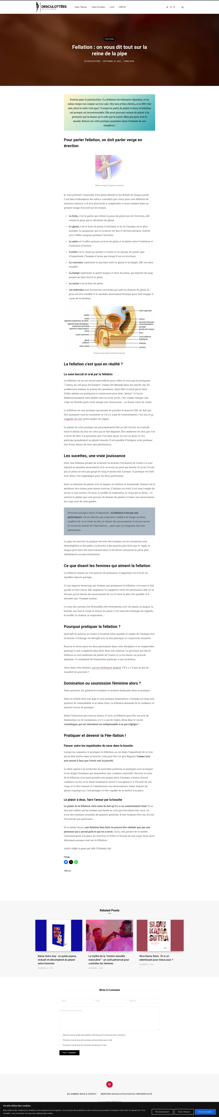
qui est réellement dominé (106, 667)
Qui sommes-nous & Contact (81, 1094)
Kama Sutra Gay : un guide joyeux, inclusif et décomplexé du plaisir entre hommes (57, 960)
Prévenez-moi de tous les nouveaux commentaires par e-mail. (87, 1040)
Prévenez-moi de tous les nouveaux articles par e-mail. (84, 1045)
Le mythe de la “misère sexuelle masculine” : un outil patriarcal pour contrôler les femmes (109, 960)
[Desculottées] (52, 7)
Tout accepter (205, 1112)
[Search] (181, 7)
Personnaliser (162, 1112)
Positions (109, 39)
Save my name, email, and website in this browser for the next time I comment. (94, 1035)
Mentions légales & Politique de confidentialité (126, 1094)
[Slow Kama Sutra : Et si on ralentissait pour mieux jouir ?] (160, 935)
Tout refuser (184, 1112)
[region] (109, 1109)
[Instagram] (109, 1084)
